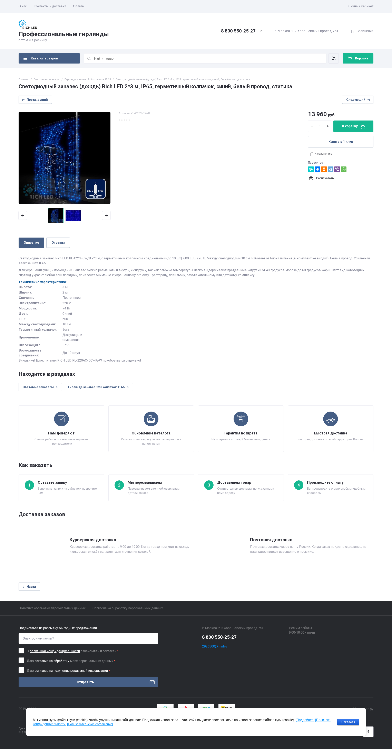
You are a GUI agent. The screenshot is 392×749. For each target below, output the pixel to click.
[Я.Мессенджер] (311, 169)
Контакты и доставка (50, 6)
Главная (24, 79)
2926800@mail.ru (214, 646)
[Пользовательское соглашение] (90, 724)
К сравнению (323, 153)
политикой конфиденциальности (55, 651)
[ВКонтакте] (317, 169)
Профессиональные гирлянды (64, 34)
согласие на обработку (52, 661)
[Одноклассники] (324, 169)
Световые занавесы (46, 79)
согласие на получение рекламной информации (71, 671)
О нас (23, 6)
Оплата (78, 6)
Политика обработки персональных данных (52, 608)
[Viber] (337, 169)
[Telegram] (330, 169)
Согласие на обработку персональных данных (127, 608)
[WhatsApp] (343, 169)
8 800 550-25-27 (238, 30)
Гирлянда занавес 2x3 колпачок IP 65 (88, 79)
